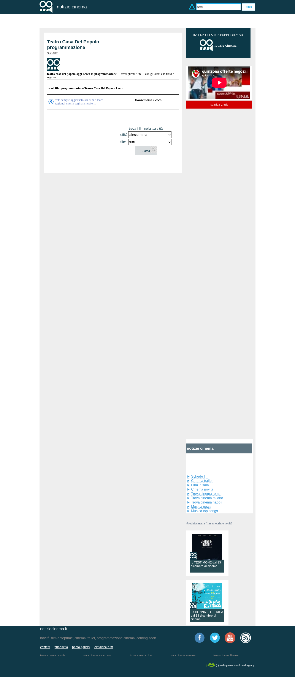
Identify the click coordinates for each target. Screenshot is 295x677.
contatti (45, 647)
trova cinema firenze (225, 655)
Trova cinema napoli (206, 502)
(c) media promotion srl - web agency (235, 665)
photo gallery (81, 647)
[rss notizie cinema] (245, 642)
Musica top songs (204, 511)
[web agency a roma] (210, 666)
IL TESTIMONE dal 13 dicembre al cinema (206, 564)
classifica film (103, 647)
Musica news (201, 506)
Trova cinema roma (205, 494)
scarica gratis (219, 104)
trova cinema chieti (141, 655)
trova (145, 150)
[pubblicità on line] (206, 50)
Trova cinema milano (207, 498)
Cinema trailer (202, 481)
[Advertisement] (83, 140)
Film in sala (200, 485)
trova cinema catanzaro (96, 655)
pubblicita (61, 647)
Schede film (200, 476)
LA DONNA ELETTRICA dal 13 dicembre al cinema (207, 615)
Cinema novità (202, 489)
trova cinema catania (52, 655)
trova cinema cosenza (182, 655)
